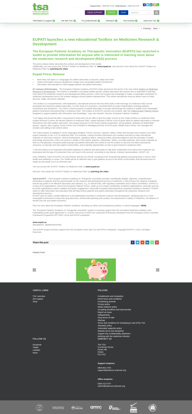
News (35, 353)
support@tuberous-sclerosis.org (112, 370)
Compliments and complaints (110, 296)
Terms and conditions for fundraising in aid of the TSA (121, 323)
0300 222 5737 (133, 6)
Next (155, 28)
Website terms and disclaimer (111, 331)
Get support (38, 299)
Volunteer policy (105, 325)
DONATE (111, 12)
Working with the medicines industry (114, 336)
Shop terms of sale (106, 317)
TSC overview (39, 296)
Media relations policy (107, 307)
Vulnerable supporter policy (110, 328)
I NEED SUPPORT (94, 12)
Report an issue (105, 312)
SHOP (123, 12)
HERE (143, 205)
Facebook (37, 345)
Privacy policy (104, 304)
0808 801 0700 (108, 6)
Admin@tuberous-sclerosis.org (111, 386)
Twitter (36, 347)
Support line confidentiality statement (114, 334)
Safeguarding (104, 315)
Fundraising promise (107, 301)
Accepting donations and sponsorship (114, 309)
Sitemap (101, 320)
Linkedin (36, 350)
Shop (35, 301)
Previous (147, 28)
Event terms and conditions (110, 299)
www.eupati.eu (104, 66)
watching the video (59, 69)
